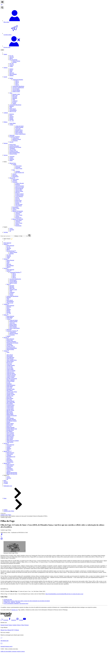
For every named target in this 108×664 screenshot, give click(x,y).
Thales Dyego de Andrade (12, 440)
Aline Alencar (9, 354)
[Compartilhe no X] (1, 536)
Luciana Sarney (10, 409)
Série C (17, 83)
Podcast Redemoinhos (11, 348)
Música (8, 249)
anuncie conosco (21, 651)
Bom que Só (9, 362)
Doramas (11, 253)
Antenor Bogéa (10, 361)
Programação (18, 217)
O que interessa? (19, 196)
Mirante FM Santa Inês (11, 473)
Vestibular (8, 448)
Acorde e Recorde (19, 183)
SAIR (2, 49)
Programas (17, 167)
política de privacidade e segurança (9, 651)
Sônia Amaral (9, 439)
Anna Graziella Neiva (11, 360)
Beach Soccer (9, 300)
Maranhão (14, 96)
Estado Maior (9, 317)
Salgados (8, 309)
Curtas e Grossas (10, 377)
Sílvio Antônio (9, 438)
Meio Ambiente (10, 265)
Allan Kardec (9, 356)
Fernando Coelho (10, 389)
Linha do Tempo (19, 191)
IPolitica (5, 122)
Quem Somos (18, 165)
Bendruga (17, 184)
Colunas (5, 509)
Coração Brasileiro (19, 185)
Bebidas (8, 310)
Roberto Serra (9, 424)
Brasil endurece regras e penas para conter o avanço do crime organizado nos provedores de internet (27, 600)
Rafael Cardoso (13, 324)
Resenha (17, 203)
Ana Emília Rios (10, 357)
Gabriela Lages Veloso (11, 391)
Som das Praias (18, 204)
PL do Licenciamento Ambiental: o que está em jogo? (16, 603)
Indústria (8, 266)
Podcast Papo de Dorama (12, 342)
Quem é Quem (18, 168)
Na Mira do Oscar (10, 346)
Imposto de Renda (13, 333)
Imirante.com (15, 609)
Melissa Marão (9, 414)
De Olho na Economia (11, 378)
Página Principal (7, 242)
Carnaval (11, 65)
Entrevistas (9, 329)
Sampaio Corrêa (16, 94)
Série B (17, 82)
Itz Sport (14, 102)
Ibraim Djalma (9, 398)
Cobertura (17, 171)
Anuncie (17, 216)
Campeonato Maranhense (12, 296)
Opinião (8, 416)
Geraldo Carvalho (10, 394)
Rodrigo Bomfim (13, 321)
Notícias (5, 67)
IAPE (13, 99)
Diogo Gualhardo (10, 379)
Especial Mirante (19, 188)
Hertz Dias (8, 397)
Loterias (8, 447)
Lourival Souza (10, 407)
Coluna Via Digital (10, 370)
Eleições (8, 336)
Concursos (8, 446)
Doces (7, 308)
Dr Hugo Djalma (10, 381)
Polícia (8, 261)
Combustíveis (12, 332)
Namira (5, 54)
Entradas (8, 312)
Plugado (17, 197)
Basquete (8, 297)
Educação (8, 264)
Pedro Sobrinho (13, 326)
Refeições (8, 306)
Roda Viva (8, 426)
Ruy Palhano (9, 431)
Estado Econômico (10, 385)
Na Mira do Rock (19, 195)
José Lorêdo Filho (10, 402)
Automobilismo (10, 301)
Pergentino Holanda (11, 419)
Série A (17, 81)
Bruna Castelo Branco (14, 328)
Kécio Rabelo (9, 403)
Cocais (8, 476)
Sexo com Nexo (10, 434)
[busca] (2, 7)
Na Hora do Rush (19, 193)
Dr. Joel (8, 382)
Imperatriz (14, 98)
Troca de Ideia (9, 345)
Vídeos (22, 625)
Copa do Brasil (12, 280)
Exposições (12, 334)
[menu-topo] (2, 2)
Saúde (7, 262)
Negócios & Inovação (11, 415)
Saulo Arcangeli (10, 432)
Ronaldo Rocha (13, 325)
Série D (17, 85)
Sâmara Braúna (10, 436)
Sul (7, 479)
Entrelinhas (9, 383)
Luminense (14, 100)
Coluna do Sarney (13, 320)
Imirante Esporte (4, 625)
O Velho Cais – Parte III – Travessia (12, 602)
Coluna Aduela (9, 369)
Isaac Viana (9, 399)
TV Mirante (16, 630)
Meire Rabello (9, 413)
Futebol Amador (13, 283)
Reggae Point (18, 200)
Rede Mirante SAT (19, 172)
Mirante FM (10, 630)
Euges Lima (9, 387)
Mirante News (4, 630)
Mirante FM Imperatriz (11, 472)
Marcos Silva (9, 411)
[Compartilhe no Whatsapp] (2, 539)
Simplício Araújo (10, 435)
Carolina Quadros (10, 365)
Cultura (8, 257)
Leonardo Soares (10, 405)
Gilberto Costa (9, 395)
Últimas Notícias (13, 252)
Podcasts (6, 143)
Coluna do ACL (10, 372)
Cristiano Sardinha (10, 376)
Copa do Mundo (13, 281)
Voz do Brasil (18, 205)
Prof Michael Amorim (11, 420)
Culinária (14, 625)
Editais (8, 450)
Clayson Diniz (9, 368)
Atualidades (9, 344)
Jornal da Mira (18, 189)
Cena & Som (9, 366)
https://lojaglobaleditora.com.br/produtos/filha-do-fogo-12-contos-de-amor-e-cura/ (64, 593)
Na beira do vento (8, 599)
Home (5, 498)
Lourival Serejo (10, 406)
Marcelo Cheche (10, 410)
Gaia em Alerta (9, 393)
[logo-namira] (54, 5)
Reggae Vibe (18, 201)
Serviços (5, 155)
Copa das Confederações (15, 279)
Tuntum (14, 103)
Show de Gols (9, 302)
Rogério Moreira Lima (11, 428)
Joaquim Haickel (10, 401)
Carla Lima (12, 322)
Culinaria (6, 112)
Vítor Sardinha (9, 442)
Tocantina (8, 478)
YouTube (6, 232)
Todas (7, 352)
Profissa (8, 422)
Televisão (8, 248)
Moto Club (14, 95)
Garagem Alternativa (11, 341)
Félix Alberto (9, 390)
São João (8, 254)
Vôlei (7, 298)
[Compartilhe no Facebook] (2, 535)
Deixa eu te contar (19, 187)
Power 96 (17, 199)
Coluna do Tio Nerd (11, 374)
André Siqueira (10, 358)
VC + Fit (8, 313)
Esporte (5, 76)
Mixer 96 (17, 192)
